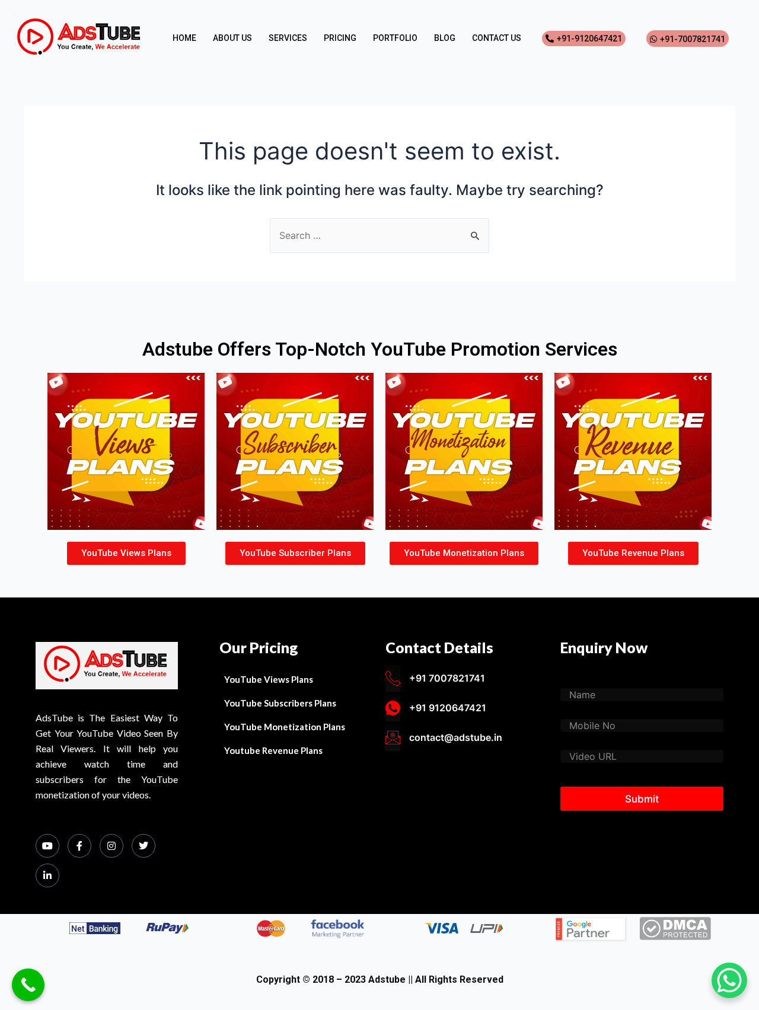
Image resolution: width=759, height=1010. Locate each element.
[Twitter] (143, 846)
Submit (642, 799)
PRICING (340, 38)
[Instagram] (111, 846)
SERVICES (288, 38)
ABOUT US (232, 38)
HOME (184, 38)
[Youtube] (47, 846)
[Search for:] (379, 235)
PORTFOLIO (395, 38)
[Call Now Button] (28, 985)
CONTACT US (496, 38)
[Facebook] (79, 846)
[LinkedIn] (47, 875)
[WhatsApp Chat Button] (729, 980)
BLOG (444, 38)
